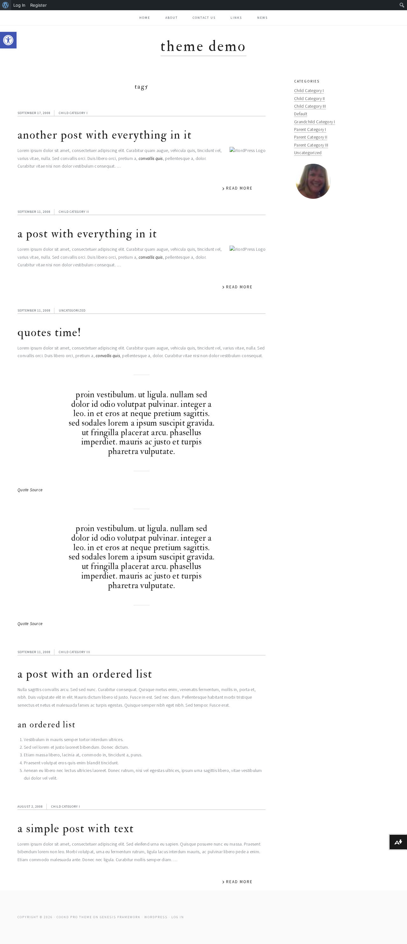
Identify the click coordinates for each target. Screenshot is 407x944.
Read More (239, 188)
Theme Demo (203, 46)
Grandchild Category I (314, 122)
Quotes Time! (49, 332)
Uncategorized (72, 310)
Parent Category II (310, 137)
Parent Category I (310, 129)
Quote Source (30, 490)
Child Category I (73, 113)
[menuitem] (5, 5)
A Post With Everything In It (87, 233)
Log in (177, 917)
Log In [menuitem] (19, 5)
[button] (8, 40)
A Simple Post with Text (75, 828)
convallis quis (151, 158)
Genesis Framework (120, 917)
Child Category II (74, 212)
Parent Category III (311, 145)
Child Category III (74, 652)
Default (300, 114)
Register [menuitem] (38, 5)
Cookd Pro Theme (74, 917)
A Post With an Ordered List (84, 674)
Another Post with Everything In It (104, 134)
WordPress (156, 917)
